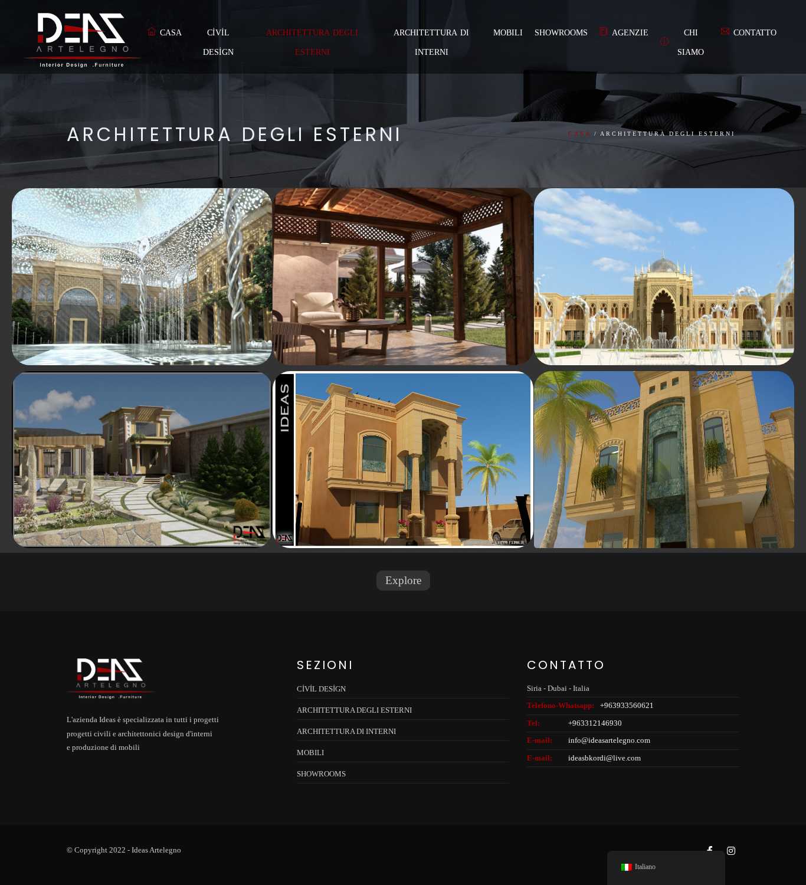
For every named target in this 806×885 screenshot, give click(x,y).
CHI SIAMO (690, 42)
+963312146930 (595, 723)
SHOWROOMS (561, 33)
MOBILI (508, 33)
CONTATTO (754, 33)
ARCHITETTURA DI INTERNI (431, 42)
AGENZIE (630, 33)
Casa (171, 33)
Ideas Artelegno (156, 849)
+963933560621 (627, 705)
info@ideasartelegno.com (609, 740)
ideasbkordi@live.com (604, 757)
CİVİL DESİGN (218, 42)
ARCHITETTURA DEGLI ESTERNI (312, 42)
